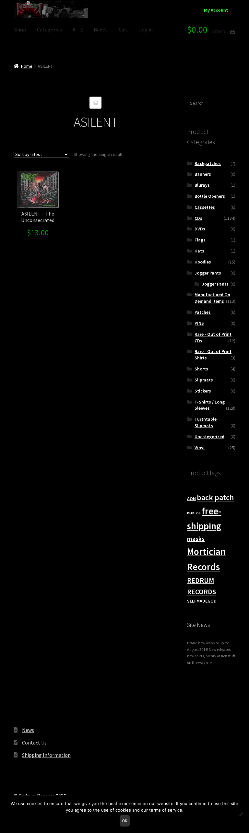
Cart (123, 29)
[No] (241, 814)
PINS (199, 323)
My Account (216, 10)
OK (124, 821)
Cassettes (205, 207)
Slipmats (204, 380)
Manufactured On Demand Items (212, 298)
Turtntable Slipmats (206, 422)
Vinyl (200, 448)
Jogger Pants (208, 273)
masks (196, 539)
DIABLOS (194, 513)
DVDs (200, 229)
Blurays (202, 185)
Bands (101, 29)
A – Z (78, 29)
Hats (199, 251)
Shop (20, 29)
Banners (203, 174)
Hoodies (203, 262)
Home (26, 66)
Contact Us (34, 742)
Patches (203, 312)
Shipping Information (46, 755)
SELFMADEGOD (202, 601)
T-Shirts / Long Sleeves (210, 405)
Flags (200, 240)
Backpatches (208, 163)
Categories (49, 29)
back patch (215, 497)
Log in (146, 29)
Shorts (201, 369)
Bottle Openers (210, 196)
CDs (198, 218)
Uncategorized (209, 437)
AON (191, 498)
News (28, 730)
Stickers (203, 391)
